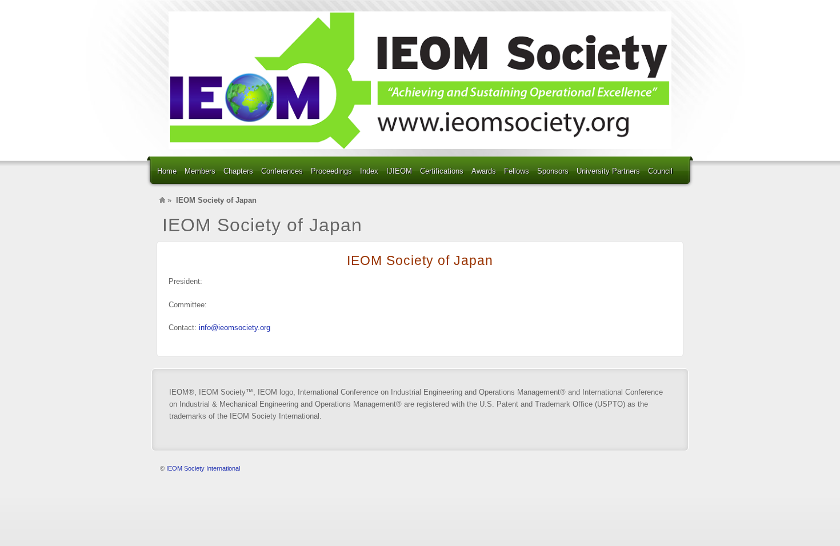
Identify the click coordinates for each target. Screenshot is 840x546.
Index (369, 171)
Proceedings (331, 171)
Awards (483, 171)
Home (167, 171)
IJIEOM (399, 171)
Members (200, 171)
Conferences (282, 171)
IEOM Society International (203, 468)
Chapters (238, 171)
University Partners (608, 171)
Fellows (516, 171)
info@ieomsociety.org (234, 327)
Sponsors (553, 171)
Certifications (441, 171)
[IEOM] (420, 80)
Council (660, 171)
